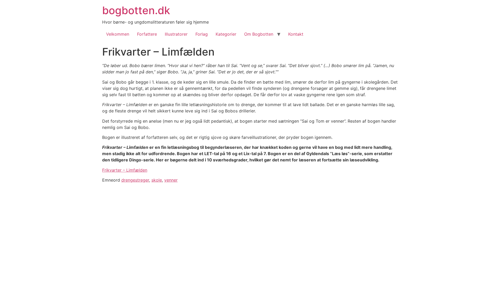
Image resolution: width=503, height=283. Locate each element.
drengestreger (135, 180)
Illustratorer (176, 34)
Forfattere (147, 34)
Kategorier (226, 34)
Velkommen (117, 34)
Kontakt (295, 34)
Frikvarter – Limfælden (124, 170)
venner (171, 180)
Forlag (201, 34)
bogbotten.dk (136, 10)
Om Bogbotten (258, 34)
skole (156, 180)
